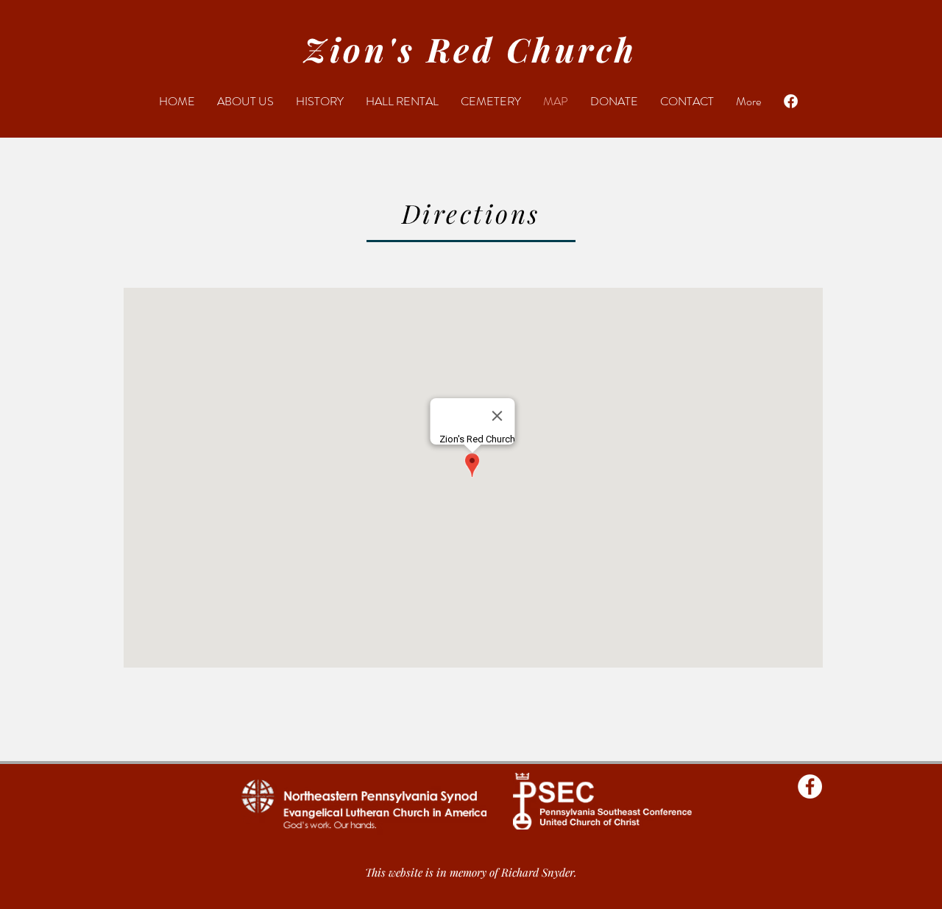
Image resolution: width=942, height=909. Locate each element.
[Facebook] (791, 101)
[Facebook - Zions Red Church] (810, 786)
